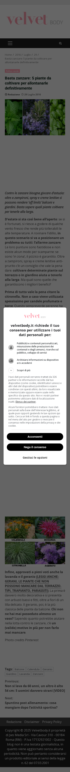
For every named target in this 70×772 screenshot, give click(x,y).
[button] (35, 370)
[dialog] (35, 386)
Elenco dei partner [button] (26, 401)
